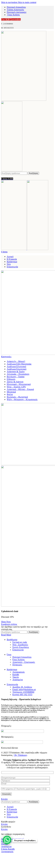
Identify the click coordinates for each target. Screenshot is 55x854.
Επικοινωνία (18, 650)
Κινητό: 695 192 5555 (22, 694)
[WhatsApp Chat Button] (7, 840)
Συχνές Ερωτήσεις (20, 647)
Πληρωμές (17, 664)
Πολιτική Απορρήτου (21, 657)
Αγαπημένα (17, 679)
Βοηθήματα (12, 639)
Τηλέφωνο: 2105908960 (23, 692)
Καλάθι (15, 674)
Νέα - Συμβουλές (20, 644)
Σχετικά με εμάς (19, 642)
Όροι (9, 654)
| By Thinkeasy (20, 755)
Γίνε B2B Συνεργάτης (11, 19)
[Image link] (22, 732)
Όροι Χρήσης (18, 659)
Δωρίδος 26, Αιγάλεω (22, 687)
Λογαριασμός (18, 672)
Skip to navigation (9, 2)
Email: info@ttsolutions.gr (24, 689)
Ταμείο (15, 677)
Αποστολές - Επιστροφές (23, 662)
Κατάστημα (12, 669)
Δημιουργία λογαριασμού (12, 839)
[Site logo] (23, 100)
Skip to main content (27, 2)
